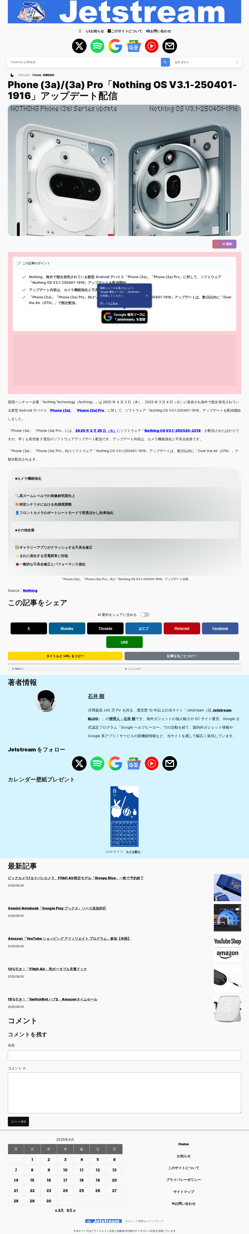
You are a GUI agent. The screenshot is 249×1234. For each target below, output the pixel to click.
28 (16, 1201)
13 (114, 1170)
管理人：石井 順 (122, 719)
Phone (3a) (60, 410)
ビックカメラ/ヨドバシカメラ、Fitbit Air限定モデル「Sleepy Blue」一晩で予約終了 (76, 878)
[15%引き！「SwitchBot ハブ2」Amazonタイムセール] (227, 1010)
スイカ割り (133, 852)
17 (65, 1180)
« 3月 (59, 1210)
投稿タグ (19, 668)
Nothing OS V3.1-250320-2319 (173, 430)
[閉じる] (147, 295)
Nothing (30, 590)
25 (81, 1190)
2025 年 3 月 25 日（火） (96, 430)
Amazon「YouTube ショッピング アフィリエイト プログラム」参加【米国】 (69, 938)
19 (98, 1180)
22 (32, 1190)
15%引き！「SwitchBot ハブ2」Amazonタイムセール (53, 999)
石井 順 (96, 696)
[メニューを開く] (80, 31)
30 (48, 1201)
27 (114, 1190)
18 (81, 1180)
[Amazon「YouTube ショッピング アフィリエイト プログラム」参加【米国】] (227, 949)
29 (32, 1201)
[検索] (165, 62)
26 (97, 1190)
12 (98, 1170)
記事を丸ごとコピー (182, 656)
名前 (11, 1045)
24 (65, 1190)
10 (65, 1170)
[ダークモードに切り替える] (12, 75)
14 (16, 1180)
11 (81, 1170)
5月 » (71, 1210)
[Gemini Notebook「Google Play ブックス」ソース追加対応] (227, 919)
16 (49, 1180)
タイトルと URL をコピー (65, 656)
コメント (17, 1068)
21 (16, 1190)
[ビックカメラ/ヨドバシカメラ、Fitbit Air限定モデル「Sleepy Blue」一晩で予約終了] (227, 889)
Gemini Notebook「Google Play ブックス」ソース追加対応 (57, 908)
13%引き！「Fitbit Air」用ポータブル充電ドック (47, 969)
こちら (114, 303)
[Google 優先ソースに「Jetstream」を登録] (124, 322)
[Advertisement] (122, 360)
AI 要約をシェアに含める (117, 614)
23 (48, 1190)
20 (114, 1180)
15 (32, 1180)
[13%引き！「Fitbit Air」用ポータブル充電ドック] (227, 980)
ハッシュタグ (134, 668)
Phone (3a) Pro (90, 410)
